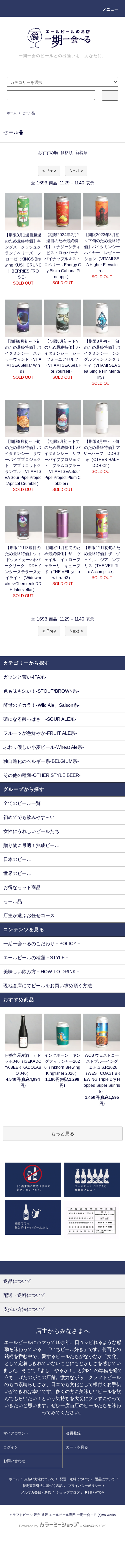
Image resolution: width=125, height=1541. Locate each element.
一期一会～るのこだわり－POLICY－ (42, 943)
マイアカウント (16, 1433)
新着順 (81, 152)
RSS (88, 1492)
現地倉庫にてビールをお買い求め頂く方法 (47, 985)
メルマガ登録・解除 (36, 1492)
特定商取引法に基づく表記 (43, 1486)
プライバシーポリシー (84, 1486)
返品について (105, 1479)
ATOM (99, 1492)
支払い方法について (39, 1479)
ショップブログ (68, 1492)
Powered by (28, 1526)
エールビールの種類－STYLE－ (36, 957)
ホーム (12, 113)
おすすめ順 (48, 152)
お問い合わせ (14, 1461)
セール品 (28, 113)
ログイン (10, 1447)
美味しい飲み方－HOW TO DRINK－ (41, 971)
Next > (76, 170)
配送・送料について (75, 1479)
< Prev (49, 170)
